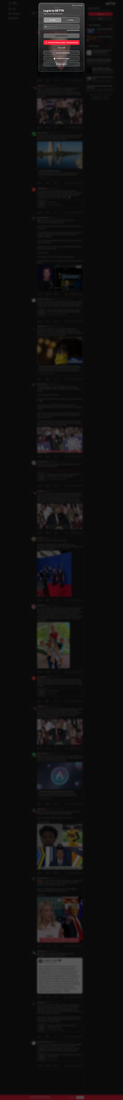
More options (63, 64)
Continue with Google (63, 53)
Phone (71, 20)
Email (53, 20)
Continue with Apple (62, 58)
